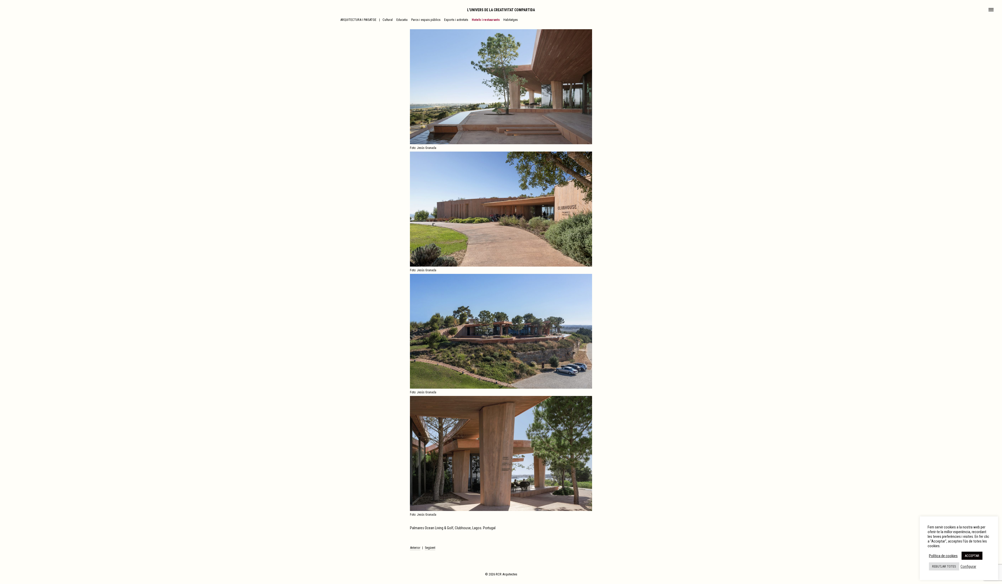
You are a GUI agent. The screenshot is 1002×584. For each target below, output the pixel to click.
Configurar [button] (968, 566)
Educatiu (402, 20)
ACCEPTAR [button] (972, 556)
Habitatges (510, 20)
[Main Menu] (991, 10)
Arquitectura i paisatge (358, 20)
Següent (430, 548)
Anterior (415, 548)
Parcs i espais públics (425, 20)
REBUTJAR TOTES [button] (944, 566)
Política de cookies (943, 555)
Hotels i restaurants (486, 20)
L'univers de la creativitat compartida (501, 10)
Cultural (388, 20)
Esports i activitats (456, 20)
